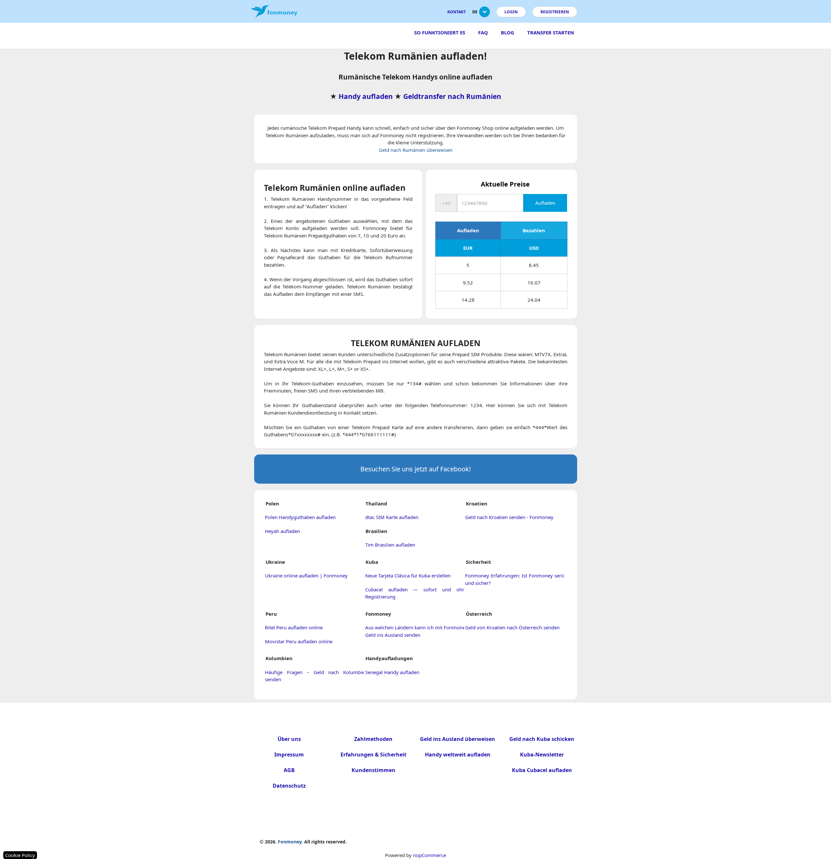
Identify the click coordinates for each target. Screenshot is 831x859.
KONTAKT (456, 12)
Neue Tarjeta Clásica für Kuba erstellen (408, 575)
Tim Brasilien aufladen (390, 544)
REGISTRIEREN (554, 12)
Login (511, 12)
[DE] (484, 14)
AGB (289, 770)
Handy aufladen (366, 96)
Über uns (289, 739)
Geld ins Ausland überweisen (457, 739)
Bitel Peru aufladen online (294, 627)
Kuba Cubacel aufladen (542, 770)
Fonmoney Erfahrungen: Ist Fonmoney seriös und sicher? (516, 579)
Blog (507, 32)
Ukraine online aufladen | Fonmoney (306, 575)
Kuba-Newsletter (542, 754)
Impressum (289, 754)
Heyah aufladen (282, 531)
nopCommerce (429, 855)
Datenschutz (289, 785)
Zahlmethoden (373, 739)
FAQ (483, 32)
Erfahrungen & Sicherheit (373, 754)
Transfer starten (550, 32)
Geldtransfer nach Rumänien (452, 96)
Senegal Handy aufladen (392, 672)
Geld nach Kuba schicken (541, 739)
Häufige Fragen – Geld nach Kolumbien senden (316, 676)
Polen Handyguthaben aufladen (300, 517)
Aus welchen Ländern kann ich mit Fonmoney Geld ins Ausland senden (416, 631)
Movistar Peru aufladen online (298, 641)
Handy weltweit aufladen (457, 754)
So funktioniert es (439, 32)
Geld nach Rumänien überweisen (416, 150)
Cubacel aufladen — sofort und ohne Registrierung (416, 593)
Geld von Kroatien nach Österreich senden (512, 627)
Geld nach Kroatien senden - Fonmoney (509, 517)
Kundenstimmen (373, 770)
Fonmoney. (290, 842)
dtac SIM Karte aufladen (391, 517)
